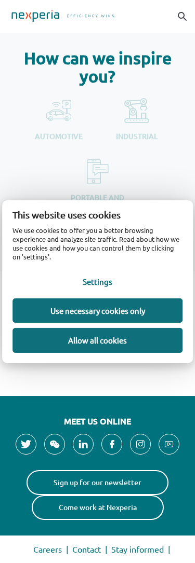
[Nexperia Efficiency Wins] (97, 16)
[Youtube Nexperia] (169, 444)
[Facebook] (111, 444)
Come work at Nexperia (98, 507)
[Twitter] (26, 444)
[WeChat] (54, 444)
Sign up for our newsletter (97, 482)
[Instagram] (140, 444)
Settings (97, 281)
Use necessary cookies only (97, 310)
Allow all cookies (97, 340)
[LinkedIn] (83, 444)
